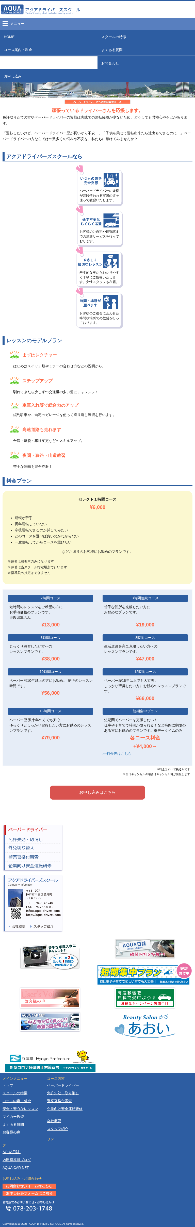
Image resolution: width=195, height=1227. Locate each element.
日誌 (12, 1152)
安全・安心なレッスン (20, 1109)
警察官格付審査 (33, 857)
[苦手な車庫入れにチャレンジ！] (50, 957)
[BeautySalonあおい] (145, 1026)
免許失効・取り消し (63, 1093)
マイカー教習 (13, 1117)
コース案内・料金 (18, 50)
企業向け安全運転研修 (65, 1109)
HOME (9, 37)
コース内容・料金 (17, 1101)
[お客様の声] (50, 998)
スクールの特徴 (113, 37)
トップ (8, 1085)
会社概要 (54, 1121)
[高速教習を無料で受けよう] (145, 998)
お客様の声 (11, 1132)
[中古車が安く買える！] (50, 1022)
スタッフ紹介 (57, 1129)
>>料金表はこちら (117, 754)
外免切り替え (33, 848)
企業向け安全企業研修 (33, 866)
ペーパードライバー (33, 830)
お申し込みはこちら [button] (97, 792)
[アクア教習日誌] (145, 949)
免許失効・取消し (33, 839)
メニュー (17, 24)
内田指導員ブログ (17, 1160)
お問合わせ (110, 63)
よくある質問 (112, 50)
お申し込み (13, 76)
